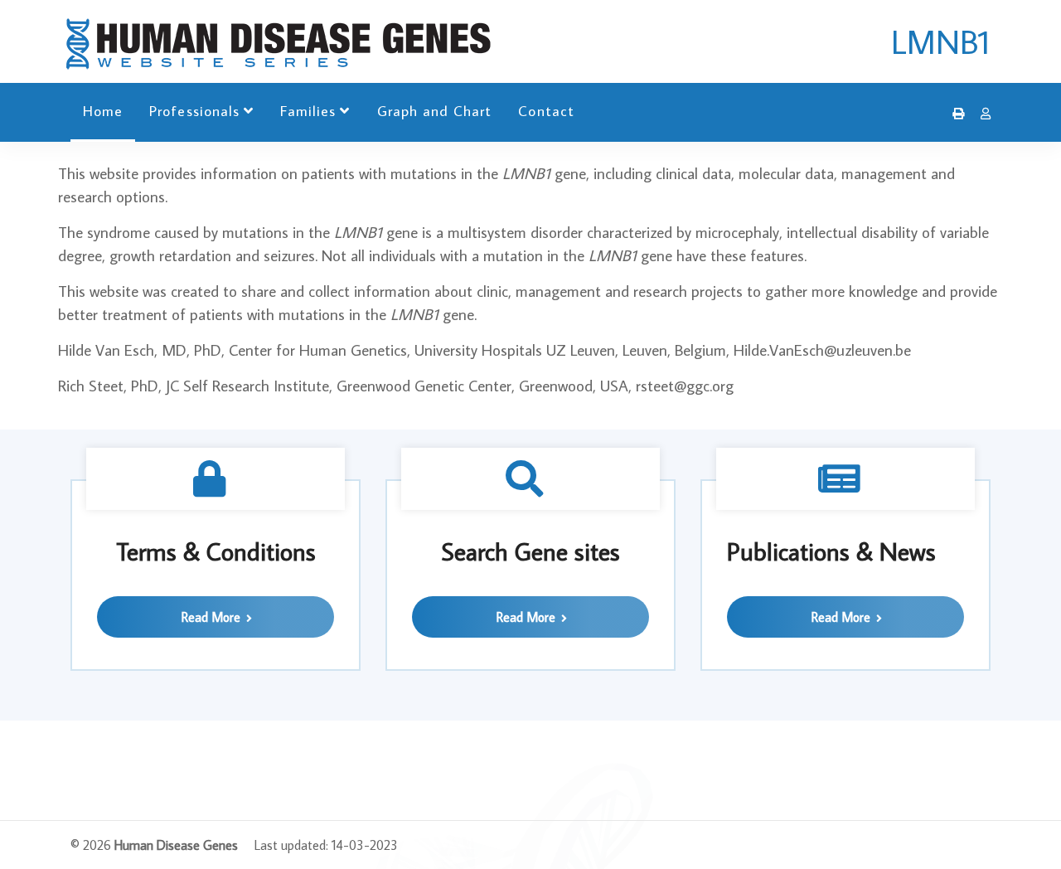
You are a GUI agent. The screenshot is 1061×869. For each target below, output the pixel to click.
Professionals (194, 110)
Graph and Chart (434, 110)
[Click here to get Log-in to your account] (981, 113)
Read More (213, 617)
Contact (546, 110)
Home (103, 110)
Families (308, 110)
